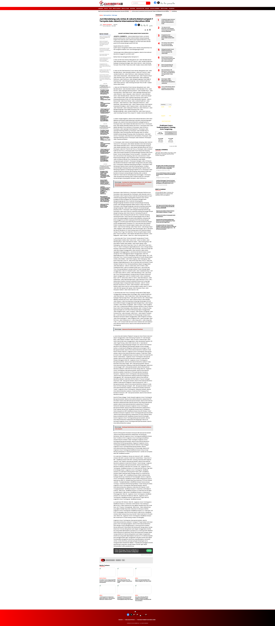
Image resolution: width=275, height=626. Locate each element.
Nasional (132, 8)
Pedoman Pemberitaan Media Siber (146, 619)
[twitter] (158, 3)
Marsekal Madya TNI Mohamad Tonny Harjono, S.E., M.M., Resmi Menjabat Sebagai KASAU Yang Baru (168, 72)
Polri (110, 8)
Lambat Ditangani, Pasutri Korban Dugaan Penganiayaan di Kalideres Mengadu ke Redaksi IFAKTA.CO (105, 190)
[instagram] (161, 3)
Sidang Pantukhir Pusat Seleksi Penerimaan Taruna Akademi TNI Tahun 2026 (167, 51)
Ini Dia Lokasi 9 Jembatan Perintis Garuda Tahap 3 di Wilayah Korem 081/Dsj (110, 11)
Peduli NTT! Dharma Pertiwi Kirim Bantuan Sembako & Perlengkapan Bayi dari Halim (104, 118)
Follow (149, 550)
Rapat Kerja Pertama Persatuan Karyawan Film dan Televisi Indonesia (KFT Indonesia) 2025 (168, 59)
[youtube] (165, 3)
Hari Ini (160, 133)
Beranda (100, 8)
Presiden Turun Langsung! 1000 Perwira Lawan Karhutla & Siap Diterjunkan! (104, 92)
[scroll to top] (265, 623)
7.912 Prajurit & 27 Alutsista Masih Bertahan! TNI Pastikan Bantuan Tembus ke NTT (105, 111)
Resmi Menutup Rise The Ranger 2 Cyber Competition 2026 (105, 98)
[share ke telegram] (145, 25)
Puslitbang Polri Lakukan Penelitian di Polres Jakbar (144, 11)
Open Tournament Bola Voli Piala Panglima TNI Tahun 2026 (105, 104)
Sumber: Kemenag (166, 122)
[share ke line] (147, 25)
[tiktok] (173, 3)
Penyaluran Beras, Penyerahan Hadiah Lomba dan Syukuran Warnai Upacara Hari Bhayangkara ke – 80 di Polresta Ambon (166, 227)
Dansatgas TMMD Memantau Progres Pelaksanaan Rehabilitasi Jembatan (168, 81)
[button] (145, 30)
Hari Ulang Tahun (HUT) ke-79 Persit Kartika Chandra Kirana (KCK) (167, 44)
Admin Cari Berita (107, 24)
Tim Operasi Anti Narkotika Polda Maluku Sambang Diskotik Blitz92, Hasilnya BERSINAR (168, 29)
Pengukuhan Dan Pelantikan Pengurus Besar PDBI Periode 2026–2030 (168, 37)
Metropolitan (140, 8)
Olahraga (171, 8)
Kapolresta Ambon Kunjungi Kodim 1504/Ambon (165, 215)
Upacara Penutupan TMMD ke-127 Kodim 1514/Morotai (174, 11)
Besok (170, 133)
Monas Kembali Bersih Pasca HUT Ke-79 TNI (167, 65)
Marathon (118, 560)
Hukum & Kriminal (155, 8)
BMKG (176, 146)
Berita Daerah (117, 8)
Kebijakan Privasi (130, 619)
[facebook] (155, 3)
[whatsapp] (169, 3)
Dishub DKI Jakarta (110, 560)
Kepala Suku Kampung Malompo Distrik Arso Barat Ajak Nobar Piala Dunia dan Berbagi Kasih (165, 221)
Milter (106, 8)
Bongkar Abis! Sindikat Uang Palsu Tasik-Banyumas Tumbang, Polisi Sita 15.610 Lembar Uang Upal (105, 174)
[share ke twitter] (139, 25)
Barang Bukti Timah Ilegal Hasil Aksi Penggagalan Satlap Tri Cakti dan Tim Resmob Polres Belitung (105, 199)
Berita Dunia (164, 8)
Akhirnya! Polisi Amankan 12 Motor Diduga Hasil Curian (104, 206)
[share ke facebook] (136, 25)
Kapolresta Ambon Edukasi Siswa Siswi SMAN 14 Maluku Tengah (165, 211)
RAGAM (147, 8)
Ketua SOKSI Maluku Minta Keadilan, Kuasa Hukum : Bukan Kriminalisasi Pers (105, 182)
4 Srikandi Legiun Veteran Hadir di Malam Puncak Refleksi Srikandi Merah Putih (168, 21)
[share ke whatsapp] (142, 25)
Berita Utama (125, 8)
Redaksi (121, 619)
